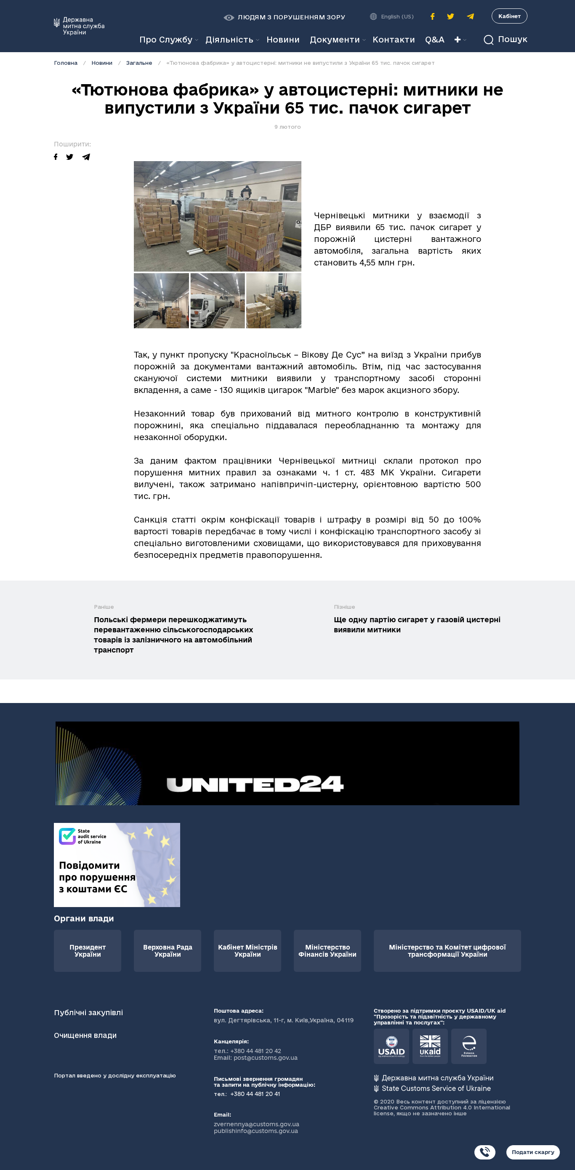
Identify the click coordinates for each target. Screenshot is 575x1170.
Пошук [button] (511, 39)
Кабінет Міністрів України (247, 951)
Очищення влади (86, 1035)
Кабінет (509, 16)
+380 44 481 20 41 (254, 1093)
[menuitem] (283, 40)
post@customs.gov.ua (266, 1057)
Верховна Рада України (167, 951)
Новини (101, 63)
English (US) (397, 16)
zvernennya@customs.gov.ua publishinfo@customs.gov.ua (256, 1127)
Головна (65, 63)
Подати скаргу (533, 1152)
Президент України (87, 951)
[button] (284, 17)
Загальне (139, 63)
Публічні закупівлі (88, 1012)
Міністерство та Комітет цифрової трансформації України (447, 951)
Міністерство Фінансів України (327, 951)
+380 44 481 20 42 (255, 1051)
